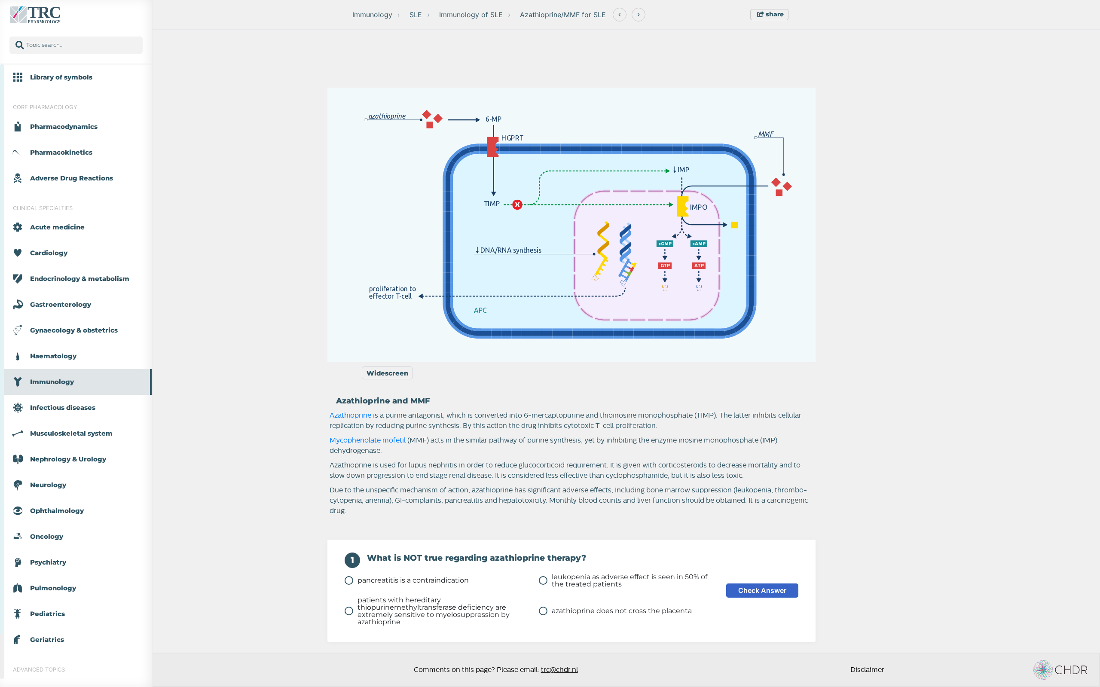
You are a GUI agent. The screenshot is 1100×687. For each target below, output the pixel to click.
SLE (415, 14)
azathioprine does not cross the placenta (622, 611)
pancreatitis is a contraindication (413, 580)
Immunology (372, 14)
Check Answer (762, 590)
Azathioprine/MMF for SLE (563, 14)
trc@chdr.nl (559, 669)
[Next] (638, 14)
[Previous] (619, 14)
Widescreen (387, 373)
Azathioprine (350, 415)
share (774, 14)
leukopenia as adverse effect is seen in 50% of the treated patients (629, 580)
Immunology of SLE (471, 14)
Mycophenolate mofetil (368, 440)
